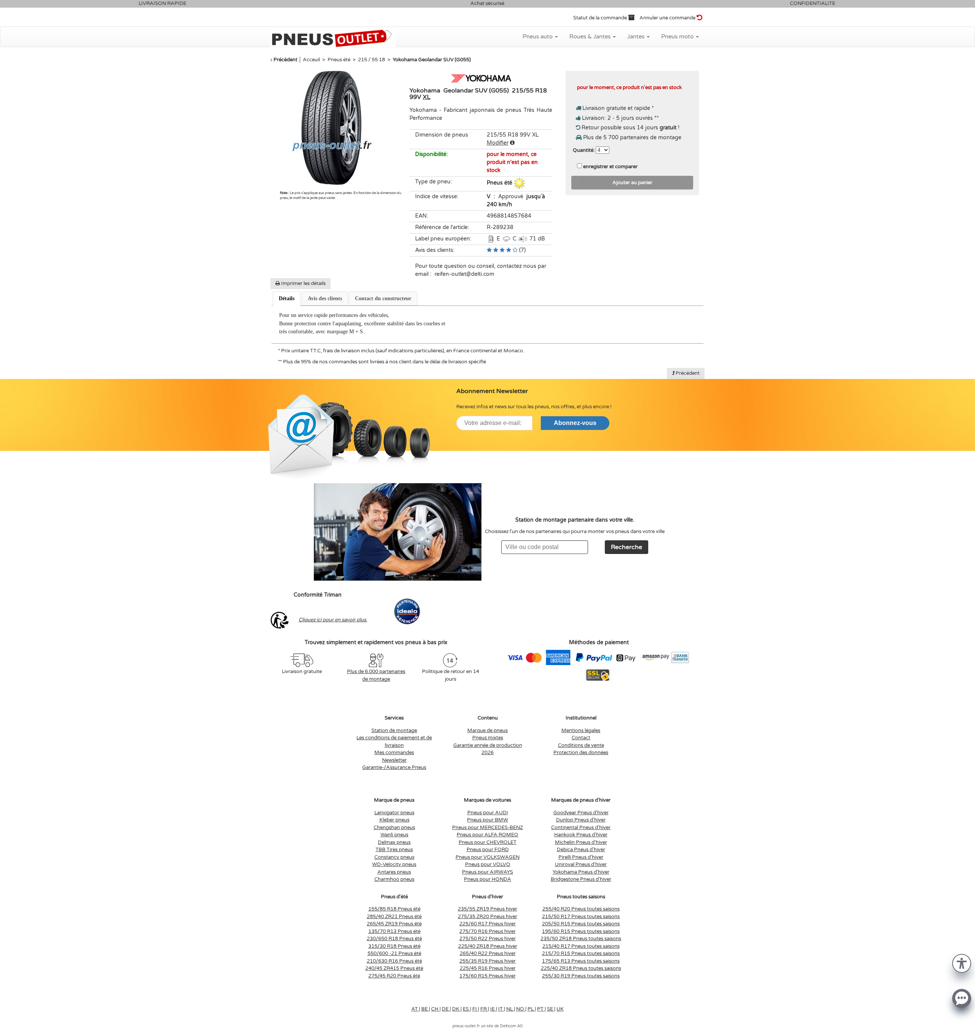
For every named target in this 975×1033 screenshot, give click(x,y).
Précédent (285, 60)
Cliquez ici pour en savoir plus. (333, 620)
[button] (961, 963)
